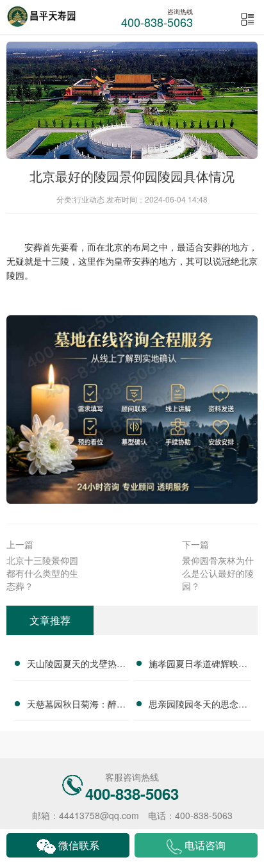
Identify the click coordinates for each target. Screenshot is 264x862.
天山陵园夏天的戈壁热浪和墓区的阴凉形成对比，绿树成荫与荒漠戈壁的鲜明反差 (76, 665)
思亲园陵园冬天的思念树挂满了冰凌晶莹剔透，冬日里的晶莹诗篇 (198, 705)
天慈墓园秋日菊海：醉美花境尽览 (76, 705)
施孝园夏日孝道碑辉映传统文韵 (198, 665)
